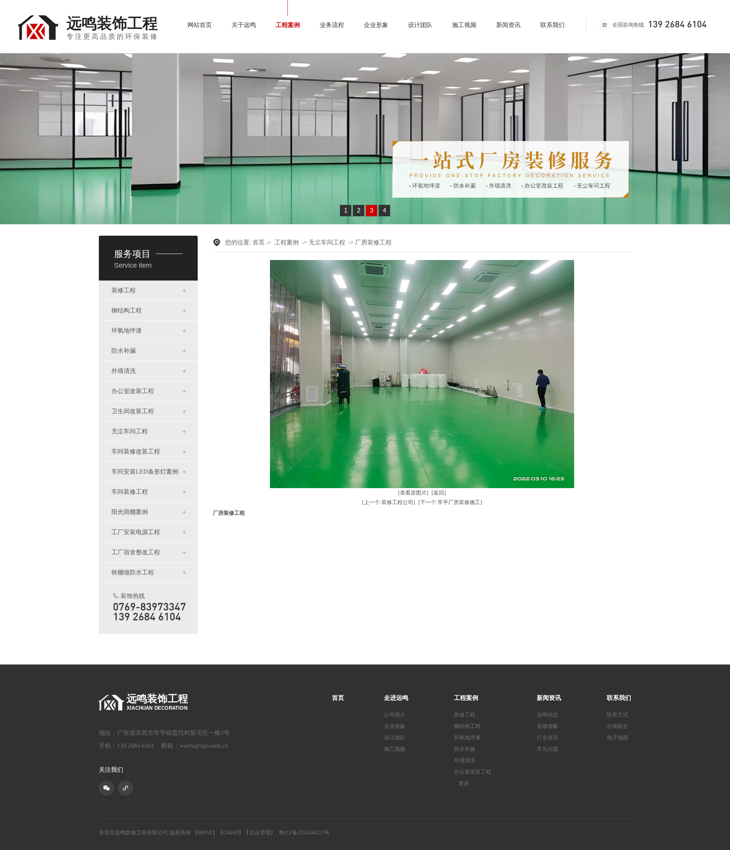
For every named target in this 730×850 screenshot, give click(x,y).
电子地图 (617, 738)
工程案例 (288, 25)
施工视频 (464, 25)
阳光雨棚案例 (129, 512)
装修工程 (123, 290)
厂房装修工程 (373, 242)
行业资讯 (547, 738)
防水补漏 (123, 350)
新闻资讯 (508, 25)
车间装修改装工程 (135, 451)
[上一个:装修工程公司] (388, 502)
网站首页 (199, 25)
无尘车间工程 (129, 431)
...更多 (461, 783)
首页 (258, 242)
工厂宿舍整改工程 (135, 552)
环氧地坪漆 (126, 330)
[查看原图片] (413, 493)
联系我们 (552, 25)
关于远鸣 (244, 25)
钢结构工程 (126, 310)
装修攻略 (547, 726)
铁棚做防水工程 (132, 572)
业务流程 (332, 25)
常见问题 (547, 749)
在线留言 (617, 726)
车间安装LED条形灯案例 (144, 471)
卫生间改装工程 (132, 411)
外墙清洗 (123, 371)
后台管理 (259, 833)
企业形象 (376, 25)
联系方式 (617, 715)
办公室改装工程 (132, 391)
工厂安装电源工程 (135, 532)
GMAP (230, 833)
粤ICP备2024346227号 (304, 833)
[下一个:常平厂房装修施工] (450, 502)
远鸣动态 (547, 715)
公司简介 (394, 715)
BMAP (205, 833)
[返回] (439, 493)
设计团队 (420, 25)
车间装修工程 (129, 491)
